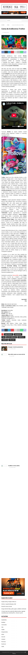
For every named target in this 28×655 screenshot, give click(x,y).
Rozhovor (3, 644)
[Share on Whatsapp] (21, 52)
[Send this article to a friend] (15, 52)
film (4, 337)
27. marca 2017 (6, 32)
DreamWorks (18, 334)
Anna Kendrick (8, 334)
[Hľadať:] (14, 20)
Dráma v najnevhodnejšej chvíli (8, 604)
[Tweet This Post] (6, 52)
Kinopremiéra (4, 632)
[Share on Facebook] (3, 52)
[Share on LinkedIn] (9, 52)
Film (2, 627)
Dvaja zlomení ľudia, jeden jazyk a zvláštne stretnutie (13, 608)
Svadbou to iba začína (14, 465)
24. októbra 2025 (12, 348)
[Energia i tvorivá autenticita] (4, 348)
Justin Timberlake (11, 337)
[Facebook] (12, 1)
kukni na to (21, 337)
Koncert (3, 636)
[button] (26, 17)
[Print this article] (18, 52)
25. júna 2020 (11, 356)
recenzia (5, 339)
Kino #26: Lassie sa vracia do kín (16, 354)
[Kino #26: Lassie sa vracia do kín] (4, 408)
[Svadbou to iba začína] (4, 519)
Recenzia (3, 641)
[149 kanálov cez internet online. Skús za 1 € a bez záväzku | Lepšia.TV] (14, 13)
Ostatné (3, 639)
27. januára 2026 (12, 467)
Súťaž (2, 646)
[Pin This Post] (12, 52)
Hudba (2, 629)
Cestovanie (4, 624)
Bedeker (3, 622)
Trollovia (11, 339)
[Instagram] (15, 1)
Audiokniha (4, 620)
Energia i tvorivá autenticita (15, 347)
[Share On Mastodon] (24, 52)
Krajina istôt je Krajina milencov (8, 601)
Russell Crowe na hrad (6, 606)
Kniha (2, 634)
